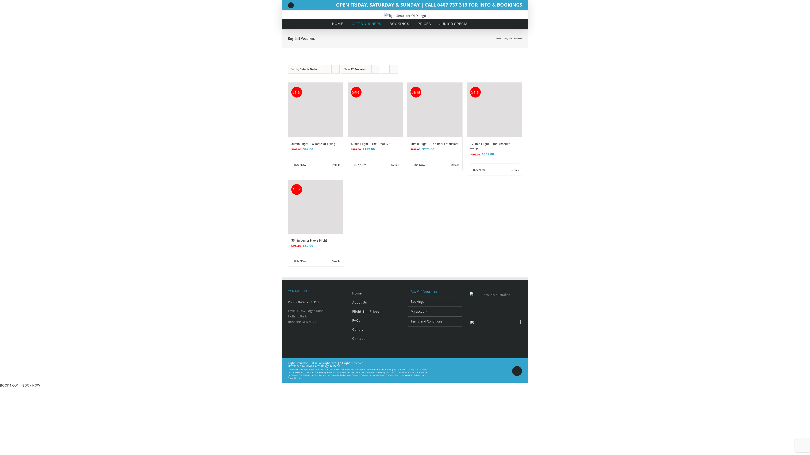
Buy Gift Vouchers (424, 291)
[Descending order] (335, 69)
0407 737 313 (308, 302)
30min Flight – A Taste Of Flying (313, 144)
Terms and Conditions (427, 321)
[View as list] (394, 69)
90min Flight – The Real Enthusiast (434, 144)
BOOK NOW (9, 385)
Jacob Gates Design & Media (323, 366)
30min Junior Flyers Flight (309, 240)
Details (336, 165)
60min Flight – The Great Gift (371, 144)
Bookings (417, 301)
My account (419, 311)
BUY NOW (300, 165)
